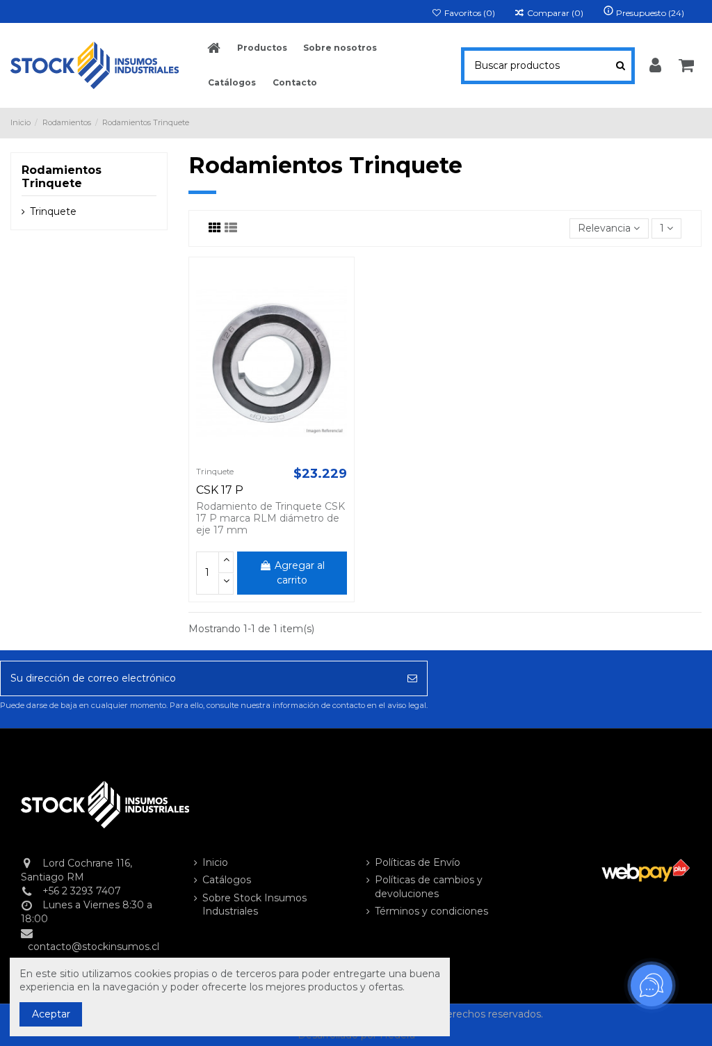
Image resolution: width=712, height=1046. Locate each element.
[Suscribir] (412, 678)
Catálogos (226, 880)
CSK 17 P (219, 490)
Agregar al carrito (300, 572)
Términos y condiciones (431, 911)
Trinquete (53, 211)
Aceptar (51, 1014)
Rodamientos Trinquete (62, 176)
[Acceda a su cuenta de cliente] (655, 66)
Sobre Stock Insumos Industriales (254, 905)
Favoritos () (468, 13)
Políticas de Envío (417, 862)
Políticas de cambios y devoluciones (429, 887)
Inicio (215, 862)
